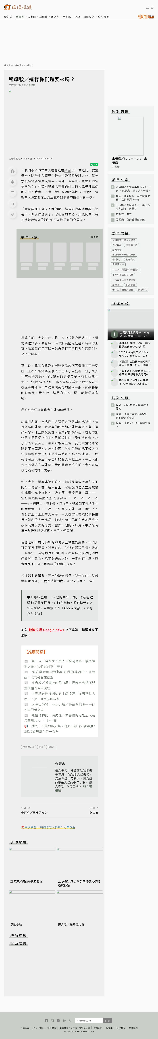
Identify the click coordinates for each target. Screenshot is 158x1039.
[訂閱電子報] (145, 16)
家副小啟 (16, 924)
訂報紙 (109, 1027)
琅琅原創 (89, 16)
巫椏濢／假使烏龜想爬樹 (26, 881)
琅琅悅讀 (8, 65)
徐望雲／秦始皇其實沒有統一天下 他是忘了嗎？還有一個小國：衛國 (133, 188)
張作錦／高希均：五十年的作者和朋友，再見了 (133, 206)
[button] (13, 193)
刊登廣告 (25, 1027)
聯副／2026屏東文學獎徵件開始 (132, 406)
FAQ (35, 1027)
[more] (94, 237)
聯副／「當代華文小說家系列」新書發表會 (132, 415)
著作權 (74, 1027)
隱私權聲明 (84, 1027)
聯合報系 (98, 1027)
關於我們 (120, 1027)
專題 (77, 16)
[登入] (147, 7)
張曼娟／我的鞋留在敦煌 (130, 219)
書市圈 (32, 16)
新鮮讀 (8, 16)
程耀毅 (32, 85)
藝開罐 (43, 16)
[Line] (13, 182)
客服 (41, 1027)
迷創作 (55, 16)
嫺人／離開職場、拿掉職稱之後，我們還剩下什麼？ (133, 197)
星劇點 (67, 16)
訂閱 (107, 1020)
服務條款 (64, 1027)
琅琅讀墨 (103, 16)
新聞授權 (51, 1027)
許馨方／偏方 (124, 214)
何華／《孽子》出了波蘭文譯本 (133, 424)
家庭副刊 (28, 65)
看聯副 (20, 16)
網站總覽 (133, 1027)
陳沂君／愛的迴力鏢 (71, 924)
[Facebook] (13, 171)
